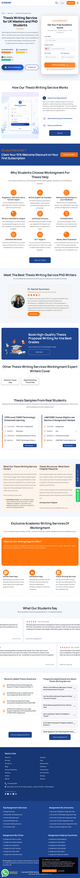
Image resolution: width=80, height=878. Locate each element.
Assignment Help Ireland (57, 851)
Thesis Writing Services (11, 818)
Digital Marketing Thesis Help (30, 381)
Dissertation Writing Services (13, 814)
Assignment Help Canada (57, 842)
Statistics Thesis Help (10, 381)
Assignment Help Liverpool (12, 848)
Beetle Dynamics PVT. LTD (44, 874)
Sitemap (42, 776)
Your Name (47, 36)
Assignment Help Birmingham (13, 842)
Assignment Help (9, 811)
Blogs (6, 766)
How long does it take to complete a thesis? (56, 715)
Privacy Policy (44, 770)
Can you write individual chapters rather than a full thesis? (57, 697)
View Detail (61, 871)
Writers (7, 776)
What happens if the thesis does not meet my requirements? (58, 733)
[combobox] (47, 48)
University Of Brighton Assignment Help (62, 811)
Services (10, 13)
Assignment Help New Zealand (59, 854)
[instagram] (16, 794)
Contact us (8, 763)
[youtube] (8, 794)
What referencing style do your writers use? (57, 706)
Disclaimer (43, 766)
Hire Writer (33, 314)
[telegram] (13, 794)
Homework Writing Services (12, 824)
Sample (7, 779)
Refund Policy (44, 763)
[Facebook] (5, 794)
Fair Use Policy (44, 773)
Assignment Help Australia (58, 848)
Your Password (64, 53)
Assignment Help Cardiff (11, 851)
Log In (62, 3)
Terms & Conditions (11, 770)
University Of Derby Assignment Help (61, 821)
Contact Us (32, 67)
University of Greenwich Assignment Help (63, 818)
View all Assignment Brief (19, 735)
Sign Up (59, 133)
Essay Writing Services (11, 821)
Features (7, 773)
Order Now (71, 3)
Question (43, 757)
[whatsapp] (10, 794)
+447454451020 (12, 783)
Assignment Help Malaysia (58, 845)
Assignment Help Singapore (58, 839)
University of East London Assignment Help (63, 824)
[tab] (60, 105)
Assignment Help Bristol (11, 845)
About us (8, 757)
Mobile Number (48, 45)
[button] (56, 2)
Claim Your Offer (69, 155)
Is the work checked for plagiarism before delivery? (58, 724)
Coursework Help (9, 827)
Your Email (47, 53)
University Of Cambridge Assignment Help (63, 814)
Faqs (41, 760)
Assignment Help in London (12, 839)
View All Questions (59, 737)
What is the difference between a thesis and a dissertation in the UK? (57, 688)
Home (3, 13)
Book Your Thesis (40, 260)
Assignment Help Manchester (13, 854)
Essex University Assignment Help (60, 827)
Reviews (42, 779)
